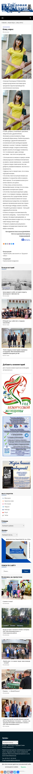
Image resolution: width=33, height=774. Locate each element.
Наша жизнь (13, 345)
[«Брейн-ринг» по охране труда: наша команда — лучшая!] (16, 649)
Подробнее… (21, 771)
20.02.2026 (6, 296)
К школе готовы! (8, 601)
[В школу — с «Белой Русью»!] (16, 679)
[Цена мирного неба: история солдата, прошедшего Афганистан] (16, 280)
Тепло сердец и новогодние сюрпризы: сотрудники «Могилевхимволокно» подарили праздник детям (15, 351)
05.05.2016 (6, 32)
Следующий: (11, 260)
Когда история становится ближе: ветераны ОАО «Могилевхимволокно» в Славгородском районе (16, 631)
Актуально (6, 345)
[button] (3, 18)
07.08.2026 (6, 726)
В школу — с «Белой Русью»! (11, 691)
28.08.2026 (6, 603)
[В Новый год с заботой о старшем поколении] (16, 309)
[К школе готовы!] (16, 590)
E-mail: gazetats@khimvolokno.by (11, 760)
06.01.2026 (6, 324)
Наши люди (6, 27)
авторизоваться (7, 370)
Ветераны (6, 316)
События (12, 715)
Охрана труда (13, 657)
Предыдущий (15, 253)
